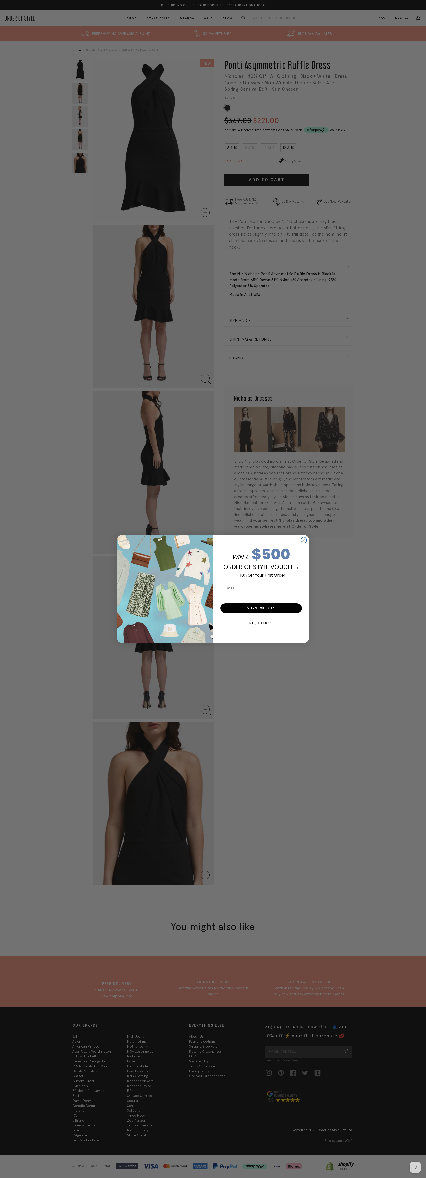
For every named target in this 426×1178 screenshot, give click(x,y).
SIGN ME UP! (261, 608)
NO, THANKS (261, 623)
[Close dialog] (304, 540)
